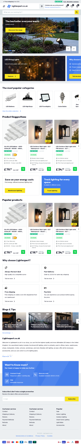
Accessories (60, 425)
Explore (10, 76)
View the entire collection (10, 111)
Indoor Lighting (61, 414)
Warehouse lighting (15, 190)
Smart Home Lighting (62, 420)
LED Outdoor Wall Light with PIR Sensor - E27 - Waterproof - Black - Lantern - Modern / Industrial (66, 147)
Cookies (49, 436)
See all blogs (6, 333)
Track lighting (52, 191)
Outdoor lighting (61, 417)
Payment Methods (8, 420)
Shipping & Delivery (8, 414)
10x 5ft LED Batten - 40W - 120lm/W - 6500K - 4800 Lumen (13, 147)
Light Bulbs (59, 422)
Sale (57, 411)
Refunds (5, 422)
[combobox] (38, 12)
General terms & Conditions (24, 436)
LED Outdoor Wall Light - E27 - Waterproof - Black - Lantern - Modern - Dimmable (40, 147)
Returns (4, 417)
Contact (5, 411)
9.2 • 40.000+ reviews (71, 2)
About (4, 425)
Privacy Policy (40, 436)
